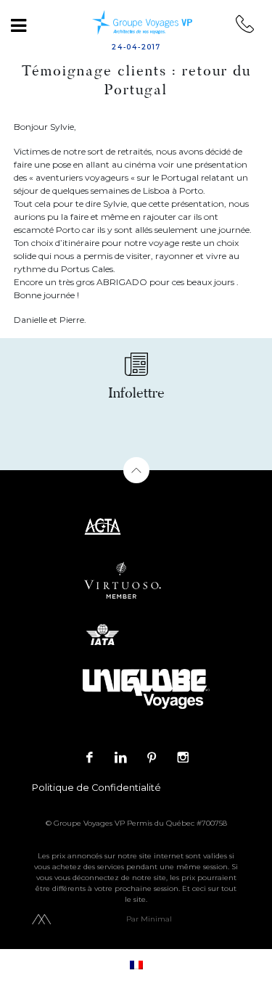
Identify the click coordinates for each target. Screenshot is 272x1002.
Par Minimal (149, 919)
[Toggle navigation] (18, 25)
